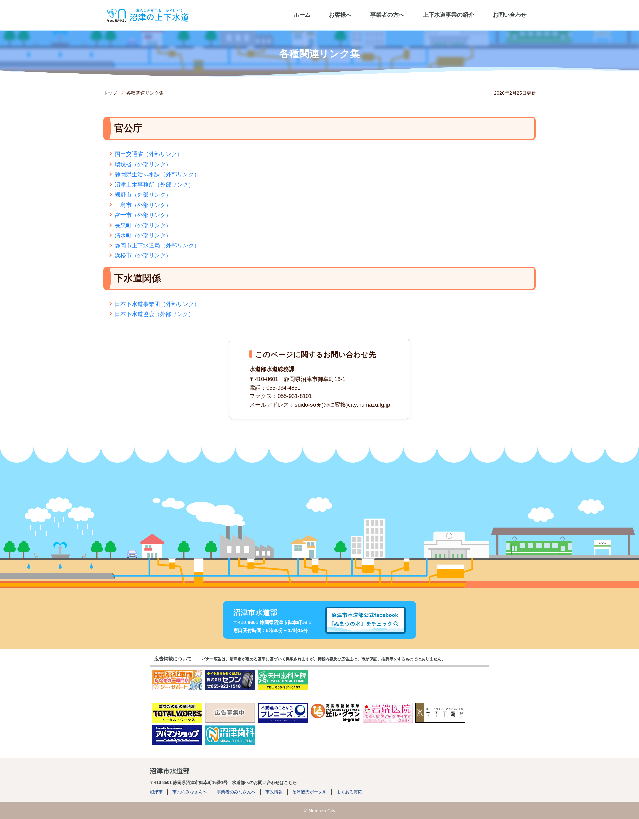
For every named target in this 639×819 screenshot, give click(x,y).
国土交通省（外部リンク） (149, 154)
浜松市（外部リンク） (143, 255)
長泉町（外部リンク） (143, 225)
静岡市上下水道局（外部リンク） (157, 246)
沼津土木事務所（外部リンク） (154, 185)
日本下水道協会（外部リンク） (154, 314)
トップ (110, 93)
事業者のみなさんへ (236, 792)
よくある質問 (349, 792)
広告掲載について (173, 658)
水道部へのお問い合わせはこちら (264, 782)
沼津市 (156, 792)
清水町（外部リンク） (143, 235)
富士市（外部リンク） (143, 215)
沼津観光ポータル (309, 792)
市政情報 (274, 792)
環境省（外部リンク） (143, 164)
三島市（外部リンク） (143, 205)
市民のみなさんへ (189, 792)
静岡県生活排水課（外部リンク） (157, 174)
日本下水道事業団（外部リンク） (157, 304)
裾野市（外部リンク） (143, 195)
